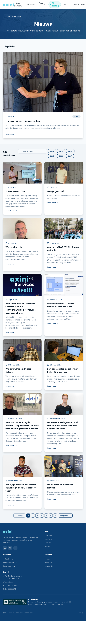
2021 (70, 156)
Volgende (64, 516)
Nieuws (47, 546)
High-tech (48, 562)
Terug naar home (14, 16)
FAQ (66, 4)
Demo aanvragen (9, 566)
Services (31, 4)
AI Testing (55, 4)
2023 (52, 156)
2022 (61, 156)
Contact (75, 4)
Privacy (80, 613)
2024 (70, 151)
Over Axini (48, 535)
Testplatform (8, 559)
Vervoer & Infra (50, 566)
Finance (48, 559)
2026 (52, 151)
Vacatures (48, 539)
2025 (61, 151)
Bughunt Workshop (10, 562)
